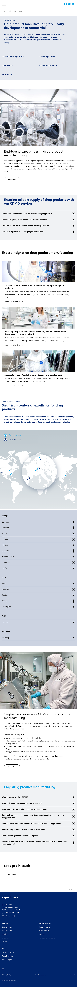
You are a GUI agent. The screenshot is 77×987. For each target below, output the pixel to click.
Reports (42, 934)
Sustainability (7, 931)
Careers (5, 942)
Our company (7, 927)
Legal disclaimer (40, 975)
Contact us (12, 179)
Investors (5, 938)
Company (6, 11)
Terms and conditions (47, 938)
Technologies (7, 960)
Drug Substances (8, 952)
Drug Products (7, 956)
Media (4, 934)
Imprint (72, 975)
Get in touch (10, 916)
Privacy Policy (6, 975)
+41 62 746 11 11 (12, 912)
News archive (44, 931)
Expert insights (44, 927)
